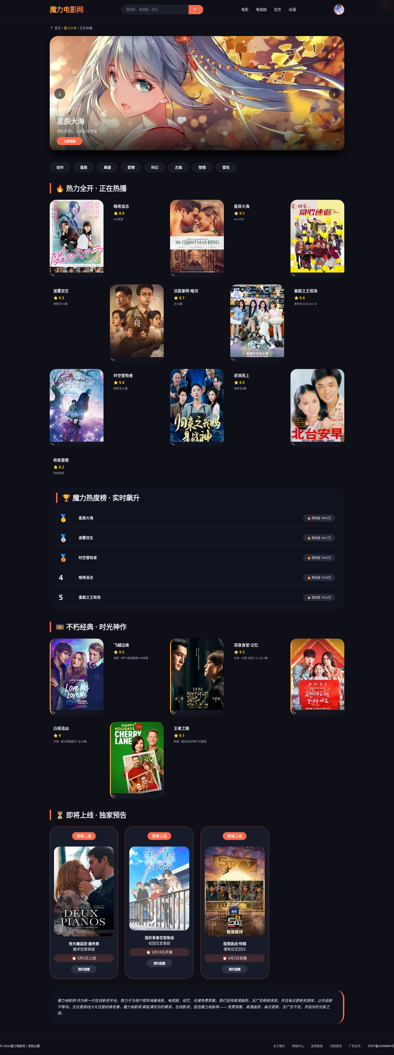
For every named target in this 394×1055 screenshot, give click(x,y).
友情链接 (317, 1046)
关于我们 (279, 1046)
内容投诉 (336, 1046)
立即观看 (70, 141)
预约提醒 (84, 969)
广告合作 (355, 1046)
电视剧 (261, 9)
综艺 (277, 9)
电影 (245, 9)
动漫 (292, 9)
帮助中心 (298, 1046)
